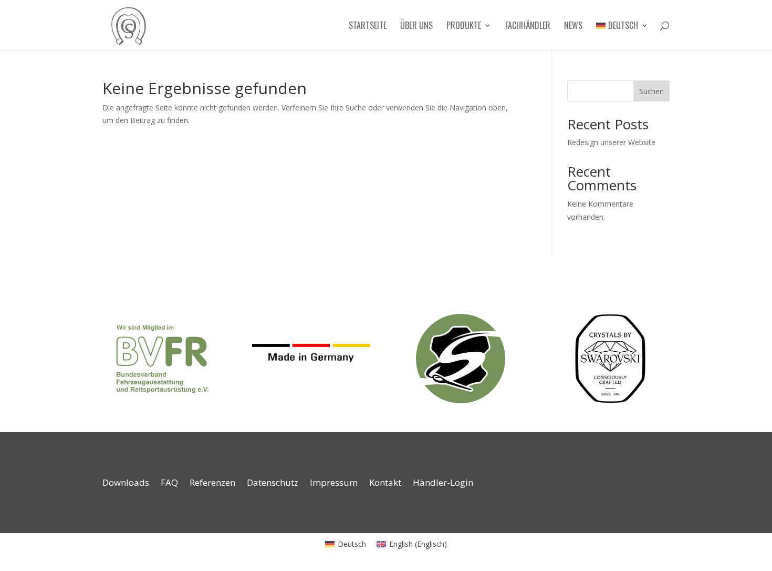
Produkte (463, 27)
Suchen (651, 91)
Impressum (334, 483)
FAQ (169, 483)
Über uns (416, 27)
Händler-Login (443, 483)
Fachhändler (527, 27)
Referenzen (212, 483)
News (573, 27)
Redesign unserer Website (611, 142)
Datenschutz (272, 483)
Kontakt (385, 483)
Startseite (368, 27)
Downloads (125, 483)
